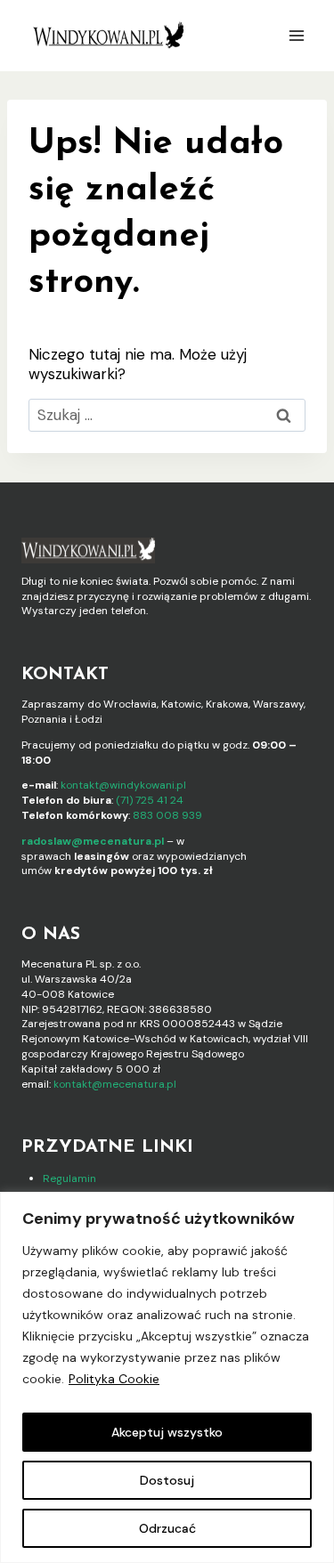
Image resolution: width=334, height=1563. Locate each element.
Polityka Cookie (114, 1379)
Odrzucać (167, 1528)
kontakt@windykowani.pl (123, 785)
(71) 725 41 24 (149, 800)
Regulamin (69, 1178)
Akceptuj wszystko (167, 1432)
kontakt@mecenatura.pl (114, 1084)
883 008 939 (167, 815)
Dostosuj (167, 1480)
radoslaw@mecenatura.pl (92, 841)
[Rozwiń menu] (296, 35)
